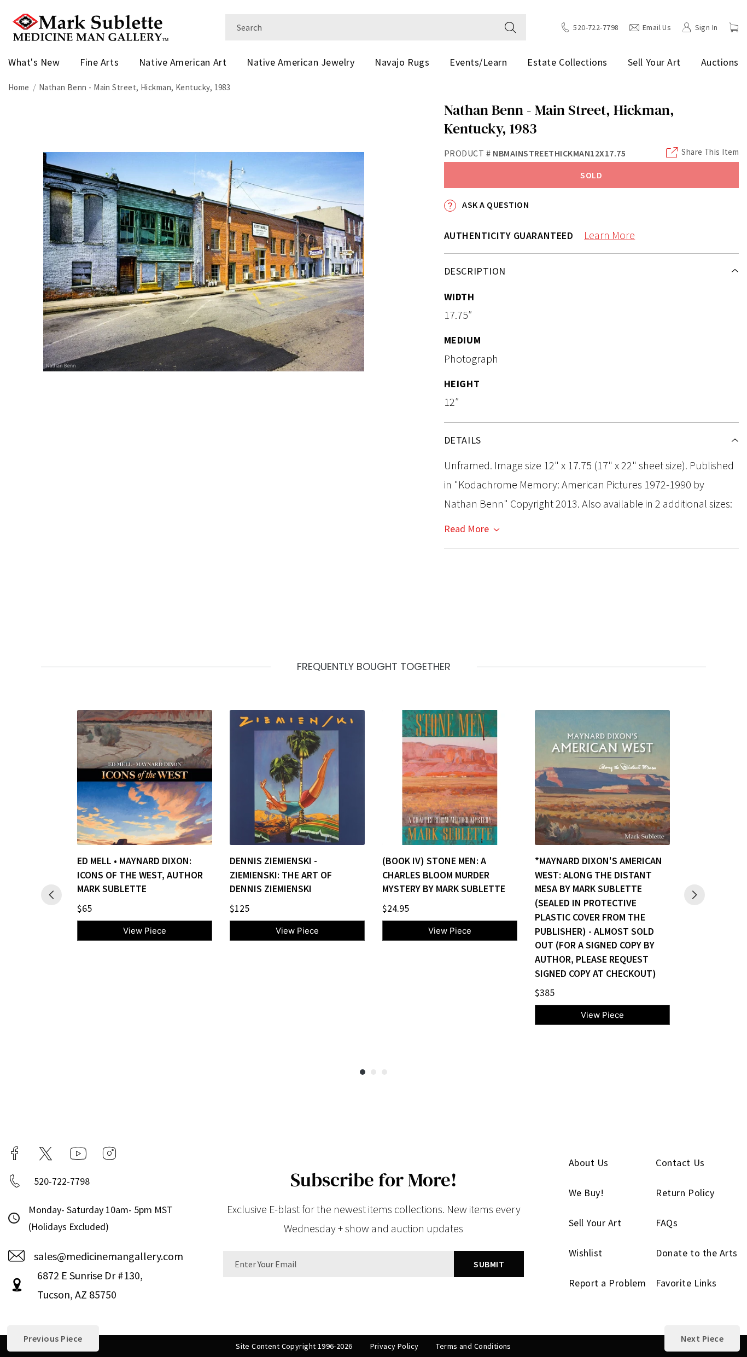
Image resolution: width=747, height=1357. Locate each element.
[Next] (694, 894)
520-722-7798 (62, 1181)
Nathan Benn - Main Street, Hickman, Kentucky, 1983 (135, 87)
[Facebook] (14, 1153)
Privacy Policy (394, 1346)
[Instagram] (109, 1153)
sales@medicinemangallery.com (108, 1256)
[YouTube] (78, 1153)
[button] (734, 27)
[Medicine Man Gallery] (90, 26)
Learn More (609, 235)
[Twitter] (46, 1153)
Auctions (720, 62)
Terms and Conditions (473, 1346)
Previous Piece (53, 1338)
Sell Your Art (654, 62)
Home (19, 87)
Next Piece (702, 1338)
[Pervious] (51, 894)
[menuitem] (36, 62)
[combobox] (360, 27)
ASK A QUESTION (494, 204)
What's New (34, 62)
